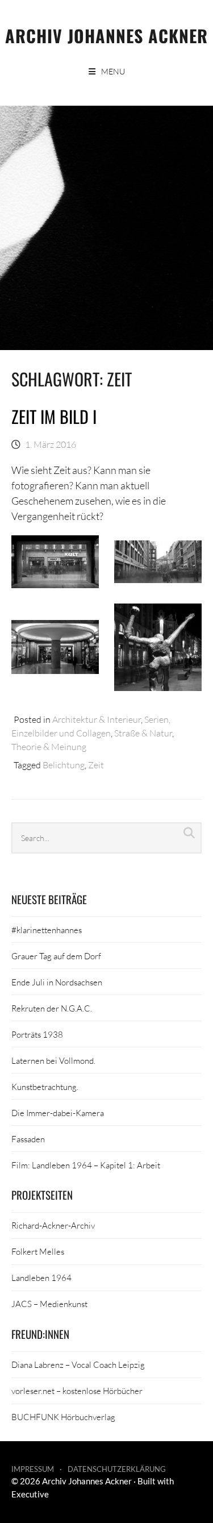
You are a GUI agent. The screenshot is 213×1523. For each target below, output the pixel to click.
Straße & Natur (143, 732)
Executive (30, 1494)
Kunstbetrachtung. (44, 1086)
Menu (113, 71)
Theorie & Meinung (48, 746)
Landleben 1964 (41, 1277)
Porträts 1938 (37, 1034)
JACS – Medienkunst (49, 1304)
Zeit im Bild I (54, 416)
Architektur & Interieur (96, 719)
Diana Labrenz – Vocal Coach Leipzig (78, 1364)
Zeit (96, 764)
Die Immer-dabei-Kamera (57, 1113)
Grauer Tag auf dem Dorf (56, 956)
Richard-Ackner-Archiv (53, 1225)
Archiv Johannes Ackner (106, 35)
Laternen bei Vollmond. (53, 1060)
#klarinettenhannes (46, 930)
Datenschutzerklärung (117, 1469)
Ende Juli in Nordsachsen (56, 982)
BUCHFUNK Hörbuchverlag (63, 1417)
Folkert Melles (37, 1251)
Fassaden (28, 1139)
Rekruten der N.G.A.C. (51, 1008)
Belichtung (64, 764)
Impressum (32, 1469)
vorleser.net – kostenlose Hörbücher (77, 1390)
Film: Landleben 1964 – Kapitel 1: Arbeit (85, 1165)
